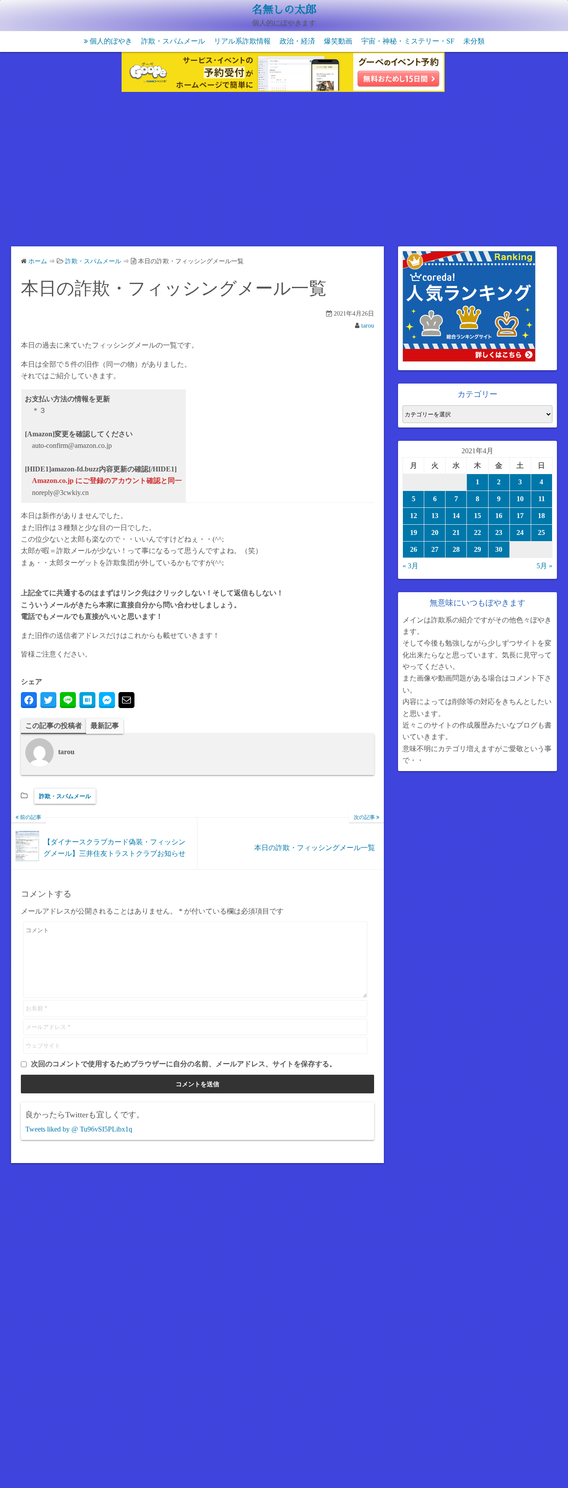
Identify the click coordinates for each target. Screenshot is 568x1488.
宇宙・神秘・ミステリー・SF (407, 41)
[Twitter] (48, 700)
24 (520, 532)
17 (520, 515)
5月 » (544, 566)
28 (456, 549)
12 (413, 515)
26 (413, 549)
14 (456, 515)
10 (520, 499)
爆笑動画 (338, 41)
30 (498, 549)
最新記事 (105, 725)
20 (434, 532)
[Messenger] (107, 700)
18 (541, 515)
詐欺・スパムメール (173, 41)
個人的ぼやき (111, 41)
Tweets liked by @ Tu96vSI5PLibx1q (78, 1129)
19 (413, 532)
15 (477, 515)
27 (434, 549)
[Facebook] (29, 700)
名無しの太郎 (284, 9)
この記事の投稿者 (53, 725)
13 (434, 515)
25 (541, 532)
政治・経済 (297, 41)
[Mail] (126, 700)
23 (498, 532)
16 (498, 515)
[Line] (68, 700)
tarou (367, 325)
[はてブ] (87, 700)
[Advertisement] (284, 171)
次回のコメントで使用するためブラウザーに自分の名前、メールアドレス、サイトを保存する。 (183, 1064)
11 (541, 499)
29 (477, 549)
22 (477, 532)
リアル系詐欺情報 (242, 41)
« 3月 (410, 566)
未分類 (474, 41)
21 (456, 532)
